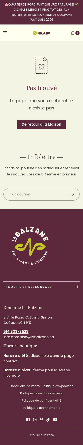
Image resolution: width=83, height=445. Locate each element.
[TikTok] (48, 420)
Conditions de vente (25, 386)
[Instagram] (35, 420)
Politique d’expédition (57, 386)
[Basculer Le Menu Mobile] (8, 33)
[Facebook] (28, 420)
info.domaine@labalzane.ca (28, 336)
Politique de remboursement (41, 393)
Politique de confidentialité (42, 400)
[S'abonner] (74, 194)
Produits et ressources (27, 287)
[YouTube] (55, 420)
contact (10, 361)
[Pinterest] (41, 420)
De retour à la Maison (41, 124)
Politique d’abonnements (41, 408)
